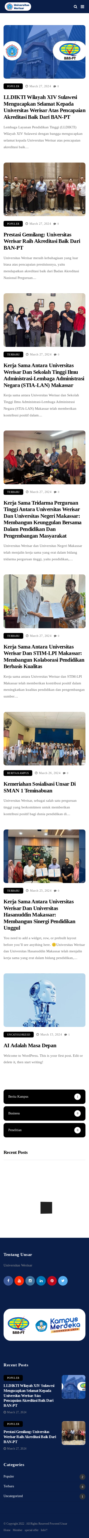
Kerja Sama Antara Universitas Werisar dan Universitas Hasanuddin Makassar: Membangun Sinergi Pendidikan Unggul (39, 915)
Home (7, 1530)
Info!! (44, 1530)
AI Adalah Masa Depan (30, 1045)
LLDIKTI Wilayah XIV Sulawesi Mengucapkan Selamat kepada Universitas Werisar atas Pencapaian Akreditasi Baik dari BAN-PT (44, 107)
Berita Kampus (18, 773)
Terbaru (13, 354)
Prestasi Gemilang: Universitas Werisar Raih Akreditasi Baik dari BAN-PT (42, 241)
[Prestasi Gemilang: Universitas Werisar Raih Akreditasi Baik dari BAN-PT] (73, 1433)
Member (17, 1530)
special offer (31, 1530)
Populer (13, 86)
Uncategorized (18, 1034)
